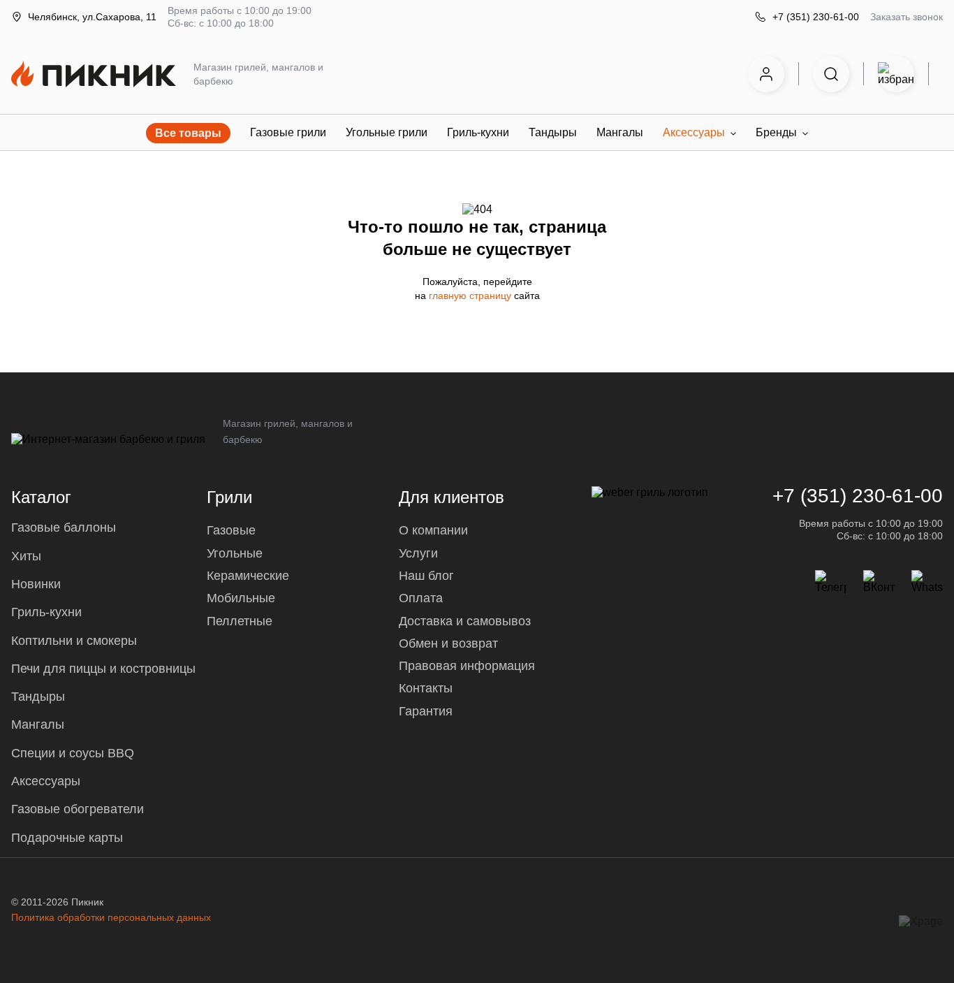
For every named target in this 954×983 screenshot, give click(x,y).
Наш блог (426, 576)
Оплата (421, 598)
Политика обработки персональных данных (111, 917)
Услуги (418, 553)
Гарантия (426, 711)
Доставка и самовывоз (465, 621)
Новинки (36, 584)
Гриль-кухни (478, 132)
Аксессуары (694, 132)
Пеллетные (239, 621)
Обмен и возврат (448, 643)
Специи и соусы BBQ (72, 753)
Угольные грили (386, 132)
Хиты (26, 556)
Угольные (235, 553)
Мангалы (619, 132)
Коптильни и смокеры (74, 641)
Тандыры (553, 132)
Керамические (248, 576)
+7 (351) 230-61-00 (815, 16)
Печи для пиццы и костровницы (103, 669)
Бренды (776, 132)
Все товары (188, 133)
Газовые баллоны (63, 527)
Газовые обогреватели (77, 809)
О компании (433, 530)
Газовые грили (288, 132)
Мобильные (241, 598)
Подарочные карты (67, 838)
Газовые (231, 530)
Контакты (426, 688)
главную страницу (471, 295)
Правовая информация (467, 666)
